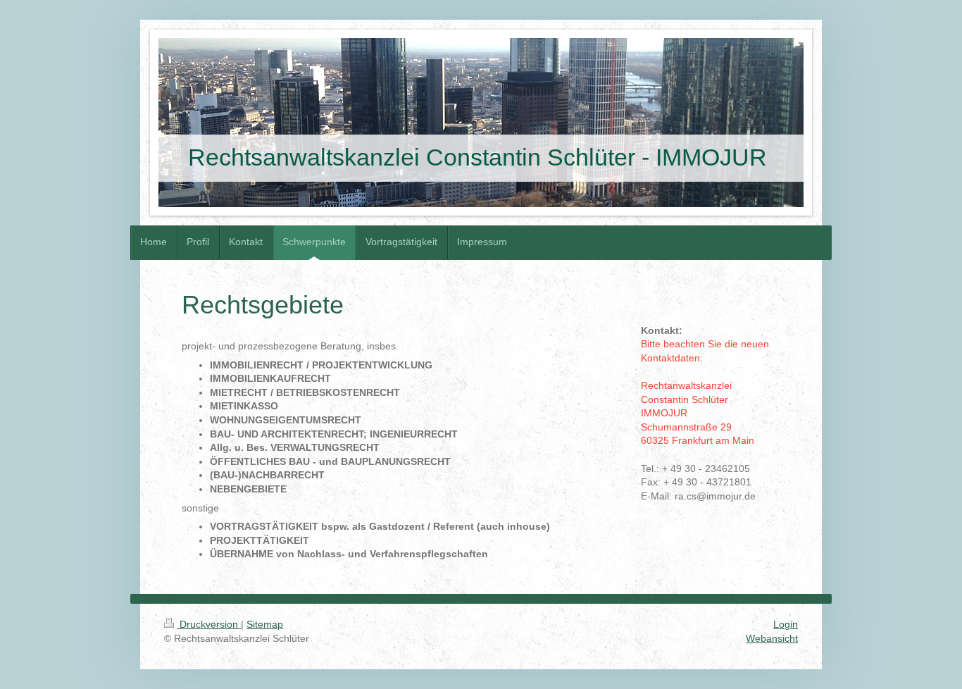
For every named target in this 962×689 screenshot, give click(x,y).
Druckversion (209, 624)
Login (785, 624)
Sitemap (264, 624)
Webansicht (772, 638)
